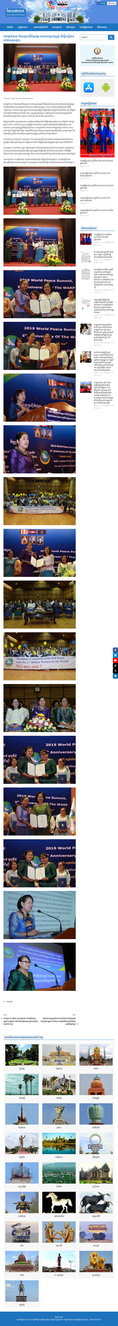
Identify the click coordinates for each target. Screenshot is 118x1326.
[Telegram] (115, 655)
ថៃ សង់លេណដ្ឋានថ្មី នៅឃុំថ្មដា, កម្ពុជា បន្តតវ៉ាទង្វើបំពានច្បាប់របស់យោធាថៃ (103, 255)
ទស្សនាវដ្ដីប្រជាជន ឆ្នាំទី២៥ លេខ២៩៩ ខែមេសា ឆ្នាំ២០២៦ (95, 199)
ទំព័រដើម (10, 27)
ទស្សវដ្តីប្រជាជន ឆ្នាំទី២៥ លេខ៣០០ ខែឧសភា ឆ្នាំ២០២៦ (97, 187)
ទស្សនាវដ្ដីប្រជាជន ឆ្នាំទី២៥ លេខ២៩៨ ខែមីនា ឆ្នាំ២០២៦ (96, 211)
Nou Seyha (29, 98)
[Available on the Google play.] (106, 88)
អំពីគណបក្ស (102, 27)
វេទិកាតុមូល (70, 27)
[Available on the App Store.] (88, 88)
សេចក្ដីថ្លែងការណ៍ (86, 27)
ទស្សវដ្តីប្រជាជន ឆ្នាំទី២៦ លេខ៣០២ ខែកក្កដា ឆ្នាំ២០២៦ (96, 162)
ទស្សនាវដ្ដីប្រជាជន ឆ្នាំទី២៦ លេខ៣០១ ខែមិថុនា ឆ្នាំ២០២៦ (95, 174)
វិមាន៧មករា (15, 11)
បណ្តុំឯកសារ (22, 27)
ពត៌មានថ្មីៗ (10, 1002)
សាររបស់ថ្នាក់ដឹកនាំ (41, 27)
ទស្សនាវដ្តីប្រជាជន (88, 104)
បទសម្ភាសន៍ (57, 27)
